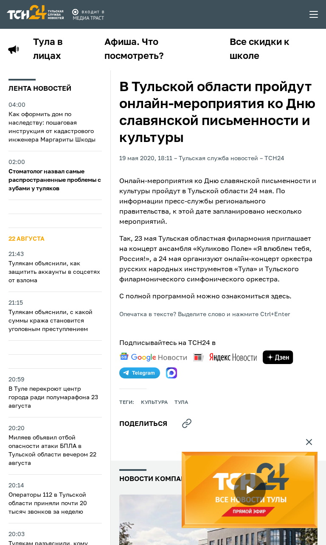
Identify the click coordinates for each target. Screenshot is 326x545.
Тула (181, 402)
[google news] (153, 357)
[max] (171, 372)
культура (154, 402)
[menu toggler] (314, 14)
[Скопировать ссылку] (187, 423)
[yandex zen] (278, 357)
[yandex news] (225, 357)
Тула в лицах (48, 49)
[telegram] (139, 372)
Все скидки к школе (259, 49)
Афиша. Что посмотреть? (134, 49)
